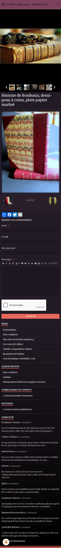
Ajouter (30, 316)
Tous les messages (14, 541)
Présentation (9, 330)
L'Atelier (7, 377)
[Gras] (3, 263)
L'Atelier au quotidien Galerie (17, 349)
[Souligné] (9, 263)
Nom (4, 225)
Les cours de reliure (13, 344)
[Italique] (6, 263)
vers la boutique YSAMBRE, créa (19, 358)
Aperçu (53, 263)
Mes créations (10, 334)
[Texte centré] (25, 263)
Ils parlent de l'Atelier (13, 354)
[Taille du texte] (13, 263)
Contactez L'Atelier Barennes (17, 395)
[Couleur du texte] (17, 263)
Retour (30, 200)
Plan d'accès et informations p (18, 339)
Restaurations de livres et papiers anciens (24, 382)
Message (6, 259)
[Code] (42, 263)
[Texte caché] (32, 263)
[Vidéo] (39, 263)
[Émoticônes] (45, 263)
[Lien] (28, 263)
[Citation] (22, 263)
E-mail (4, 237)
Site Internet (8, 248)
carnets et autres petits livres (17, 409)
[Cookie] (6, 542)
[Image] (35, 263)
